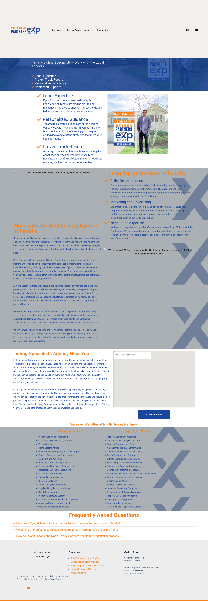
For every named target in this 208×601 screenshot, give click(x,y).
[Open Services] (62, 30)
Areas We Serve (78, 573)
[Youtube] (196, 30)
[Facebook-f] (192, 30)
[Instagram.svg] (187, 30)
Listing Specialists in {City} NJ (85, 562)
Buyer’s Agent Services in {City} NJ (87, 565)
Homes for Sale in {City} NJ (84, 569)
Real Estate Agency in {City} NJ (85, 558)
